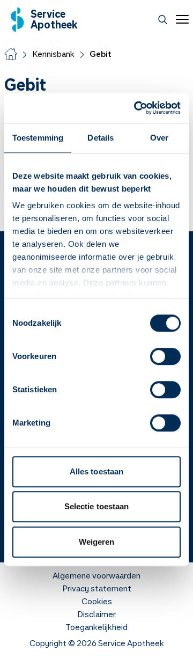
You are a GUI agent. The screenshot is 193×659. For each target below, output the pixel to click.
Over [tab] (159, 137)
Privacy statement (96, 588)
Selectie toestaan (96, 506)
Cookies (96, 601)
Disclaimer (96, 614)
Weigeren (97, 541)
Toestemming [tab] (37, 137)
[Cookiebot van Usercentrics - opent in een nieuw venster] (136, 108)
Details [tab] (100, 137)
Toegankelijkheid (96, 627)
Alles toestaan (96, 471)
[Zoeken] (162, 19)
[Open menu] (180, 19)
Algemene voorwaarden (96, 575)
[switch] (165, 356)
